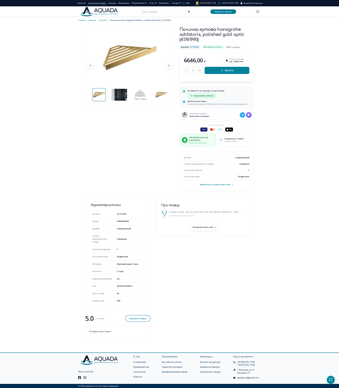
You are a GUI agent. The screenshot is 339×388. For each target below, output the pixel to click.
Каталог (81, 3)
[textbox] (165, 11)
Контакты (164, 3)
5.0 (233, 47)
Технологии (139, 371)
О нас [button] (152, 3)
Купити (229, 70)
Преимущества (141, 366)
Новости (137, 376)
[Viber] (248, 115)
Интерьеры (123, 3)
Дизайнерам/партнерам (174, 371)
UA (183, 3)
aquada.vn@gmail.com (248, 377)
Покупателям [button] (138, 3)
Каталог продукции (210, 362)
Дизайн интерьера (210, 366)
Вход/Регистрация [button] (253, 3)
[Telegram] (242, 115)
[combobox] (165, 11)
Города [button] (175, 3)
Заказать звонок (223, 11)
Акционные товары (97, 3)
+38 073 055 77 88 (207, 3)
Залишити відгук (138, 318)
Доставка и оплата (171, 362)
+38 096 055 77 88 (230, 3)
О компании (139, 362)
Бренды (112, 3)
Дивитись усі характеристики (215, 184)
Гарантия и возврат (172, 366)
